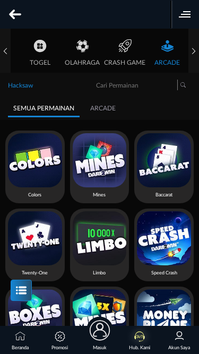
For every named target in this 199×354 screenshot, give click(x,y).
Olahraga (82, 62)
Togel (40, 62)
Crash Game (124, 62)
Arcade (167, 62)
